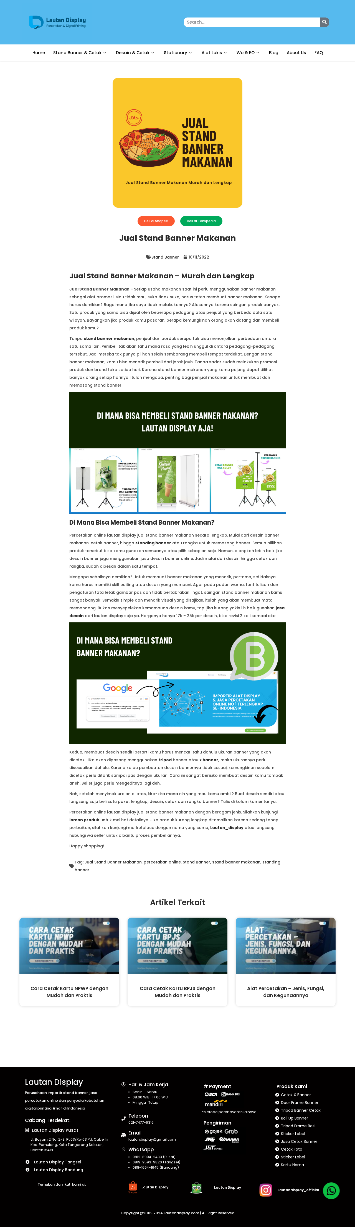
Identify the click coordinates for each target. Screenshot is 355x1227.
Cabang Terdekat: (47, 1120)
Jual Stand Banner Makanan (113, 862)
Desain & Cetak (132, 53)
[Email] (123, 1135)
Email (134, 1133)
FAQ (319, 53)
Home (38, 53)
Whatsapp (141, 1149)
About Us (296, 53)
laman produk (84, 820)
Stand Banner (165, 257)
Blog (273, 53)
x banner (208, 760)
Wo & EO (246, 53)
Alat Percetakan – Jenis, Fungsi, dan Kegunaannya (285, 992)
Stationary (175, 53)
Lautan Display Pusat (55, 1130)
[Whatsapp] (123, 1149)
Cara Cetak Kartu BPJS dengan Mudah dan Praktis (177, 992)
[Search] (324, 22)
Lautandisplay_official (298, 1190)
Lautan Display (54, 1082)
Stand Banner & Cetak (77, 53)
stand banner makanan (109, 338)
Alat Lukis (212, 53)
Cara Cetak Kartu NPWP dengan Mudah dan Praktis (69, 992)
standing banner (153, 543)
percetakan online (162, 862)
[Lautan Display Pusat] (27, 1130)
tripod (165, 760)
